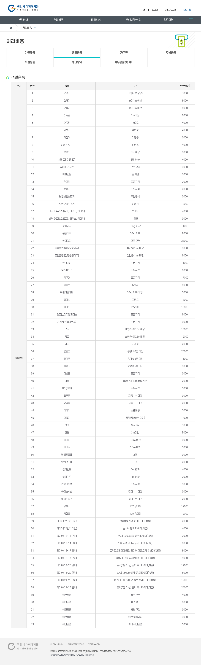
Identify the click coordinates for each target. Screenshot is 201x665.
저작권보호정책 (94, 644)
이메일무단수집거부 (76, 644)
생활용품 (77, 52)
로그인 (155, 9)
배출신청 (95, 19)
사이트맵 (190, 20)
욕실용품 (30, 62)
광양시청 (187, 9)
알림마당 (168, 19)
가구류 (124, 52)
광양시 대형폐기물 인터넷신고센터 (23, 8)
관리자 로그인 (170, 9)
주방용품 (171, 52)
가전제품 (30, 52)
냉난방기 (77, 62)
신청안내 (23, 19)
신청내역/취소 (133, 19)
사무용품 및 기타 (123, 62)
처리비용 (58, 19)
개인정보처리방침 (56, 644)
